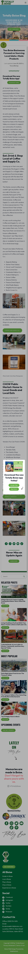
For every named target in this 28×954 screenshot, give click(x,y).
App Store (14, 489)
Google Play (14, 485)
